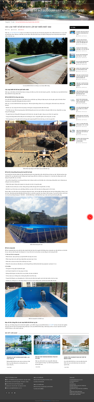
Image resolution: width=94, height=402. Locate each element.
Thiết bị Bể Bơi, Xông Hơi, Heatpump (78, 385)
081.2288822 (41, 388)
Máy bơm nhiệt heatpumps (76, 391)
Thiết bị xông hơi (74, 387)
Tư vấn (69, 1)
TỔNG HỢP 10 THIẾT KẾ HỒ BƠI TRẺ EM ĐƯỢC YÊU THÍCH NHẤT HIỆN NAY (82, 84)
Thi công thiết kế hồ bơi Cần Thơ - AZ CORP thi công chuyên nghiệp (82, 140)
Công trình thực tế (60, 1)
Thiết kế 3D (35, 1)
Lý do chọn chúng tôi (25, 1)
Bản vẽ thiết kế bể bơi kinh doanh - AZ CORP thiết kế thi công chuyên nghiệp (82, 101)
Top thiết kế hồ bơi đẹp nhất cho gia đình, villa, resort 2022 (82, 109)
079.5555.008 (41, 381)
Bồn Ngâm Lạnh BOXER (76, 394)
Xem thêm (9, 366)
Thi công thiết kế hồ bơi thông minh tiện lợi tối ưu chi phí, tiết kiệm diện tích (82, 41)
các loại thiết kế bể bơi (15, 32)
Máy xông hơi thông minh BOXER (78, 392)
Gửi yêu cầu (76, 1)
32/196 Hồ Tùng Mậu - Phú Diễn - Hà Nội (20, 381)
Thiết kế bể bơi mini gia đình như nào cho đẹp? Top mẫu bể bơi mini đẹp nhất (82, 92)
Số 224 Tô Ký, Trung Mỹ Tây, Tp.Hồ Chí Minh (44, 386)
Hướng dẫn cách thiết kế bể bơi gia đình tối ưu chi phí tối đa (82, 117)
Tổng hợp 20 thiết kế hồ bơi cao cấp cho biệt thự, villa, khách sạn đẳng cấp (82, 76)
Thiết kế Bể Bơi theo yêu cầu (77, 379)
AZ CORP (51, 324)
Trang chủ (7, 22)
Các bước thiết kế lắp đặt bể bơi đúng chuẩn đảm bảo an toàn (82, 33)
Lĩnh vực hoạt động (12, 1)
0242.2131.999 (23, 385)
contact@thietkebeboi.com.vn (15, 388)
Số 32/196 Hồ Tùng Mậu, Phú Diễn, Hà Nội (43, 379)
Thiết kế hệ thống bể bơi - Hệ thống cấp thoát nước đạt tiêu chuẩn (82, 132)
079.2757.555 (14, 385)
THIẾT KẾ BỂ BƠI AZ (47, 400)
